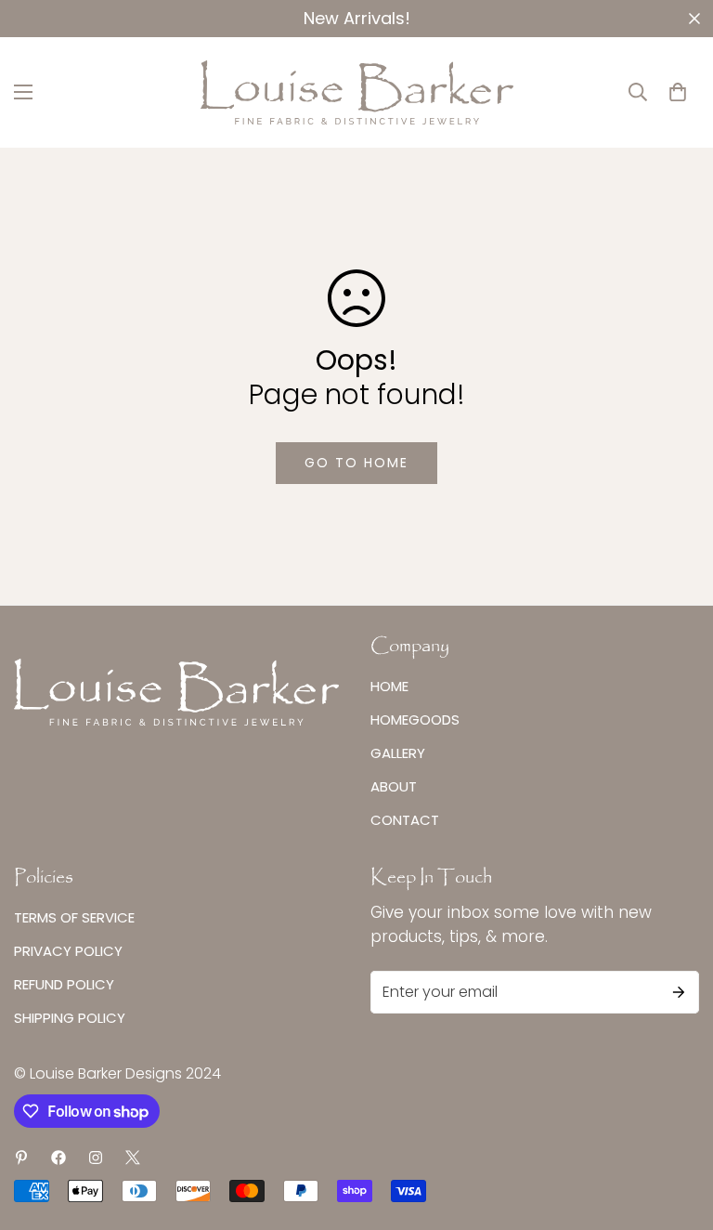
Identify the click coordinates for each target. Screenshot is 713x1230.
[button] (677, 92)
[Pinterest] (21, 1157)
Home (389, 686)
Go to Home (356, 462)
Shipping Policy (69, 1017)
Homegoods (415, 719)
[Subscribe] (678, 992)
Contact (404, 820)
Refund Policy (64, 984)
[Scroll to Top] (676, 1128)
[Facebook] (58, 1157)
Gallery (397, 753)
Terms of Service (74, 917)
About (393, 786)
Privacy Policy (68, 951)
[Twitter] (132, 1157)
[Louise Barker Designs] (357, 92)
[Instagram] (95, 1157)
